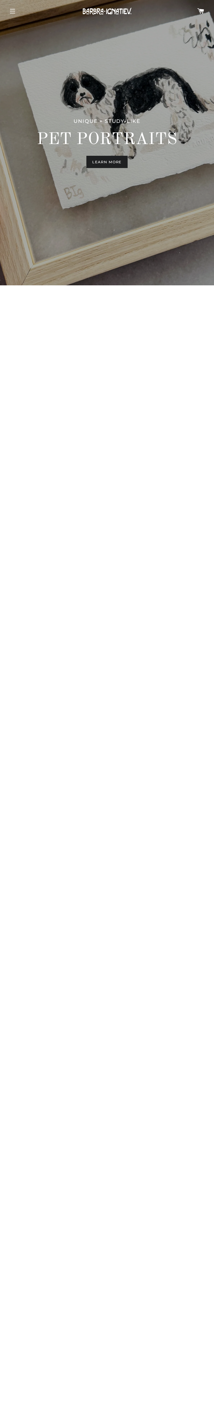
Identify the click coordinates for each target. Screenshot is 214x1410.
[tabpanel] (107, 142)
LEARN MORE (106, 162)
